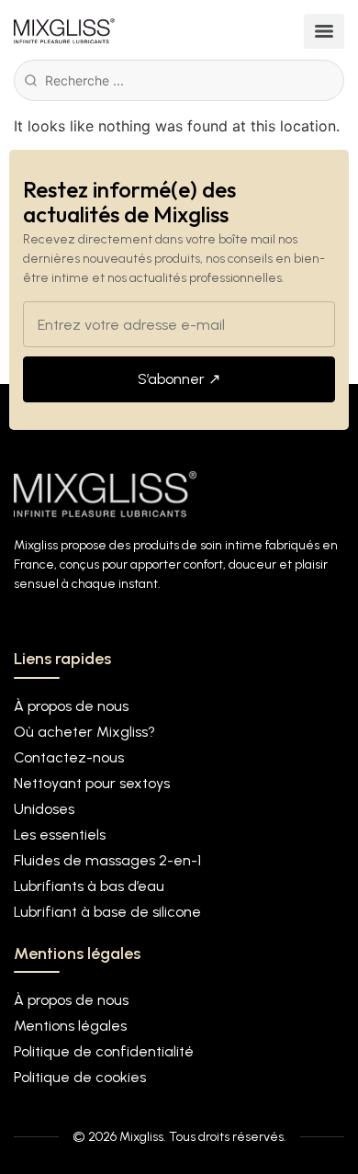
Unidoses (44, 809)
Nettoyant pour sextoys (92, 783)
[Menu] (324, 31)
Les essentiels (60, 834)
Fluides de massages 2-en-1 (107, 860)
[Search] (31, 80)
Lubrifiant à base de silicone (107, 911)
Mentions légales (70, 1025)
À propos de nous (71, 706)
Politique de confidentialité (104, 1051)
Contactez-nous (69, 757)
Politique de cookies (80, 1077)
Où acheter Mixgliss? (84, 731)
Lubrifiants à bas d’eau (89, 886)
